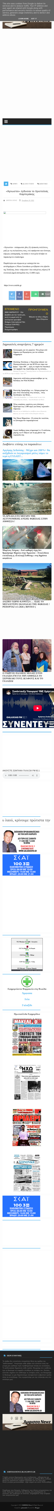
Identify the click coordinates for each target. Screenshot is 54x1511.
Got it (34, 19)
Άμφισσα (27, 993)
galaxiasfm (24, 1507)
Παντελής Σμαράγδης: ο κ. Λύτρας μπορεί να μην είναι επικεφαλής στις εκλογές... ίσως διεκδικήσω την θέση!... (30, 392)
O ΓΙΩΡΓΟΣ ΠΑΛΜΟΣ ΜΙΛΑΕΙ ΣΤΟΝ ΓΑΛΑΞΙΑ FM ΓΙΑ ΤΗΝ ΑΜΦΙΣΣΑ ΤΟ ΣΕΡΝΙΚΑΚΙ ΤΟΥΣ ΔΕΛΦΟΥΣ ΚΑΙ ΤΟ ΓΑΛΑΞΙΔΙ (23, 677)
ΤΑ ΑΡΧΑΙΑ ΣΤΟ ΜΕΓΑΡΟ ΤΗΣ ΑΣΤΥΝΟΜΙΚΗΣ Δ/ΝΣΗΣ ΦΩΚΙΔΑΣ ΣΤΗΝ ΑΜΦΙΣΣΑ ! (25, 519)
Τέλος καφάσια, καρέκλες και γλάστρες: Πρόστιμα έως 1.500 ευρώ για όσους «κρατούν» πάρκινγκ (31, 406)
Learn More (23, 19)
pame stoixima (38, 970)
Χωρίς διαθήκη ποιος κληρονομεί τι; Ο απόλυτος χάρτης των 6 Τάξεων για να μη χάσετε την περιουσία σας (31, 432)
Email (47, 294)
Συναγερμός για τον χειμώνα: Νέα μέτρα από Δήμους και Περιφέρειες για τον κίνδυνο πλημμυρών (30, 352)
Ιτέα (27, 999)
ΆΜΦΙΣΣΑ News (27, 1505)
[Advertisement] (27, 57)
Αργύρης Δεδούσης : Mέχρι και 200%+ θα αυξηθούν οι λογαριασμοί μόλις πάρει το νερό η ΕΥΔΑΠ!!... (26, 453)
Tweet (12, 297)
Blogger (37, 1507)
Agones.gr (30, 970)
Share (19, 297)
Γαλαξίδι (27, 1005)
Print (40, 294)
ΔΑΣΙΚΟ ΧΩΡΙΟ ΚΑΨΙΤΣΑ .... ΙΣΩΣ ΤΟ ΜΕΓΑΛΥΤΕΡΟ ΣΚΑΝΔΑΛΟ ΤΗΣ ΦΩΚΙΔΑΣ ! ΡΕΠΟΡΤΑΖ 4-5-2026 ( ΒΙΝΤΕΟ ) (26, 604)
